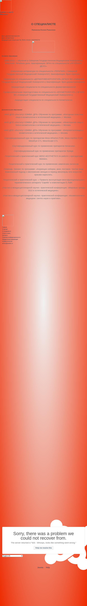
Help (48, 567)
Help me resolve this (43, 548)
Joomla (40, 567)
